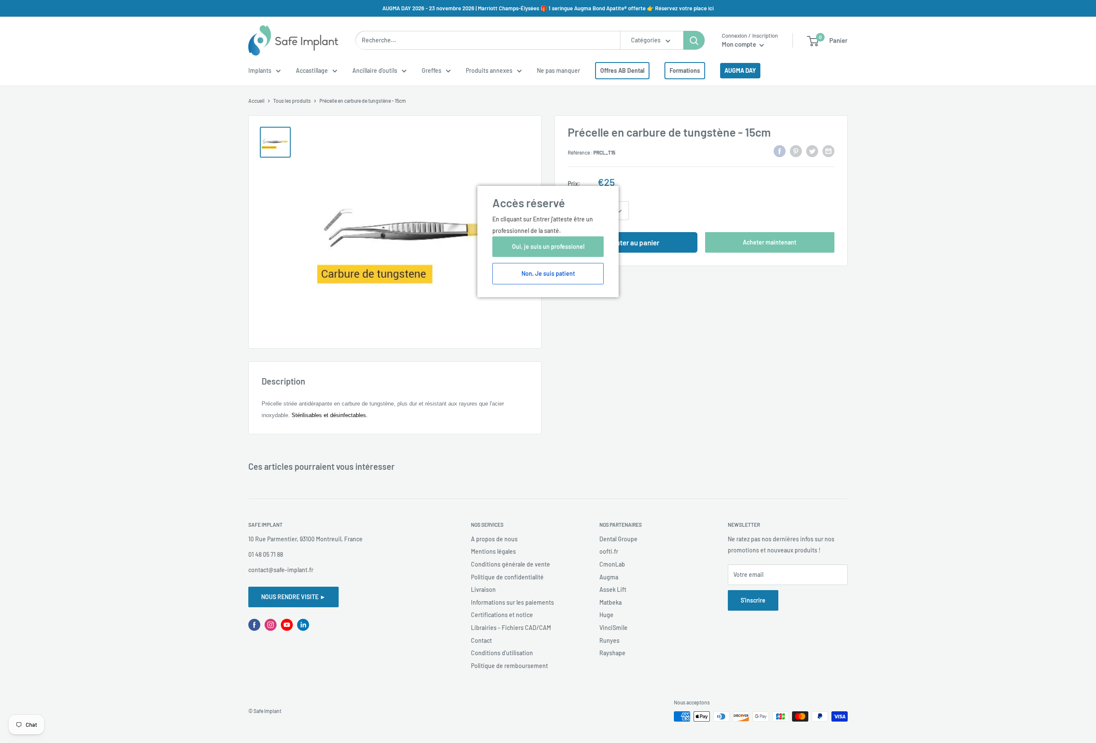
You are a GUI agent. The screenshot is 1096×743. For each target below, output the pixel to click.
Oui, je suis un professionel (548, 246)
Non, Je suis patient (548, 273)
